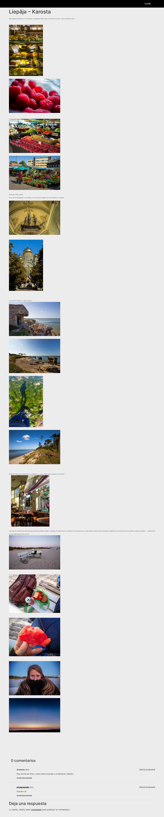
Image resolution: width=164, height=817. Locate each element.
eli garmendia (23, 787)
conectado (36, 809)
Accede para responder (24, 778)
